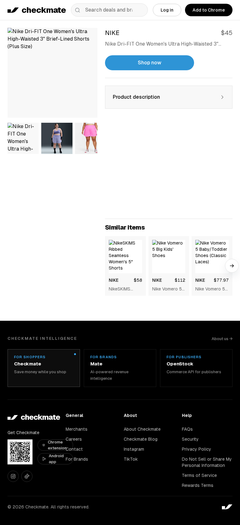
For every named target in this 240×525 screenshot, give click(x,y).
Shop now (149, 63)
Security (190, 439)
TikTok (131, 459)
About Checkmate (142, 429)
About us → (222, 338)
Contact (74, 449)
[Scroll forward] (232, 266)
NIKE (113, 280)
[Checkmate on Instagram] (13, 476)
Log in (167, 9)
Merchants (77, 429)
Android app (56, 458)
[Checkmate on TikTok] (26, 476)
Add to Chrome (208, 9)
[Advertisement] (168, 167)
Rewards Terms (197, 485)
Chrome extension (57, 445)
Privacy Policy (196, 449)
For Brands (77, 459)
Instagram (134, 449)
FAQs (187, 429)
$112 (180, 280)
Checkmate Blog (141, 439)
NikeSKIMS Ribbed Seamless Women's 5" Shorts (121, 289)
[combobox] (109, 10)
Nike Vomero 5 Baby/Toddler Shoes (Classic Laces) (210, 289)
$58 (138, 280)
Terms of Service (199, 475)
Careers (74, 439)
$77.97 (221, 280)
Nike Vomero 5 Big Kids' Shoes (168, 289)
